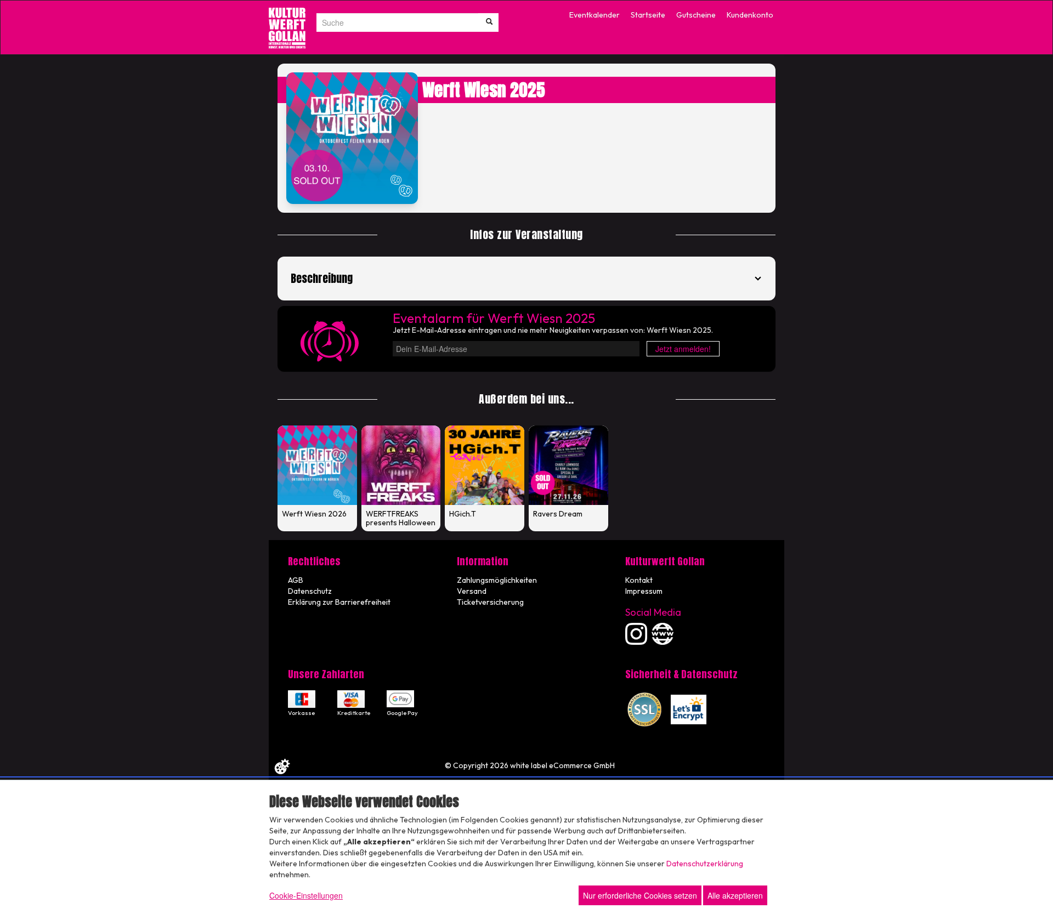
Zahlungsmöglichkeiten (497, 580)
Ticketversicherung (490, 602)
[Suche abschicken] (489, 22)
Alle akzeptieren (735, 895)
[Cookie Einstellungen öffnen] (282, 766)
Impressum (644, 591)
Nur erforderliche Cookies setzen (640, 895)
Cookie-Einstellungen (306, 895)
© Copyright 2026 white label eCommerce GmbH (530, 765)
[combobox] (397, 22)
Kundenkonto (750, 15)
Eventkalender (594, 15)
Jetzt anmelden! (683, 348)
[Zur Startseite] (287, 28)
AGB (295, 580)
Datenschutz (310, 591)
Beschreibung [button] (322, 278)
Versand (471, 591)
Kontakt (639, 580)
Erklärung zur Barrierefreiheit (339, 602)
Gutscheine (696, 15)
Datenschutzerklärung (704, 863)
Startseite (648, 15)
